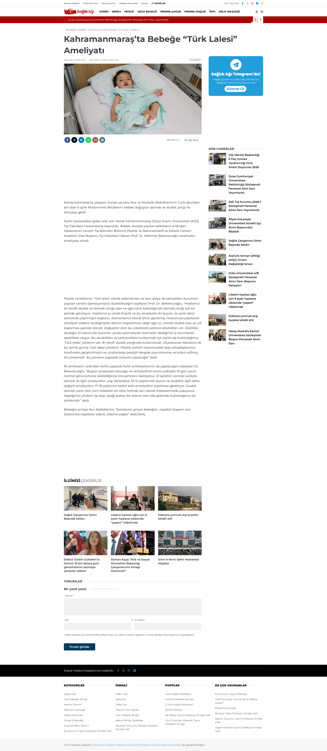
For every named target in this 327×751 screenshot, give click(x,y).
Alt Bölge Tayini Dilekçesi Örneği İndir (188, 715)
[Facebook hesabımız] (242, 3)
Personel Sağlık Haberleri (110, 745)
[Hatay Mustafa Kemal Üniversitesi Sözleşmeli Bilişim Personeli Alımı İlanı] (217, 339)
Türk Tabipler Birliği (75, 699)
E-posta (140, 620)
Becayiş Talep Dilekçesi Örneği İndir (236, 713)
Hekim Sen (121, 694)
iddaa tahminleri (73, 715)
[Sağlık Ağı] (79, 14)
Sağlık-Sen (70, 694)
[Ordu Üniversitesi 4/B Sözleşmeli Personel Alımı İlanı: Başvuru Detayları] (217, 281)
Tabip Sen (121, 704)
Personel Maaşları (195, 11)
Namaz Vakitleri (72, 3)
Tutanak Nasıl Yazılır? (76, 725)
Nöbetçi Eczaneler (128, 3)
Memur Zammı (73, 704)
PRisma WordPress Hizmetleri (161, 745)
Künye (144, 3)
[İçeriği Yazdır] (102, 140)
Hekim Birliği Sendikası (129, 720)
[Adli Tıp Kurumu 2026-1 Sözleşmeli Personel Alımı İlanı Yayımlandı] (217, 210)
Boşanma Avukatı (225, 708)
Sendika (116, 11)
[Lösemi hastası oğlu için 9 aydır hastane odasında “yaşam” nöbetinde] (132, 498)
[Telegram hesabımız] (257, 3)
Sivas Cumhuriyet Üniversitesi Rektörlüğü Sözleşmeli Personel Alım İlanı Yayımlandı (118, 19)
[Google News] (191, 140)
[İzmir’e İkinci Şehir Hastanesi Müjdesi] (180, 543)
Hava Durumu (108, 3)
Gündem (103, 11)
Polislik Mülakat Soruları (179, 699)
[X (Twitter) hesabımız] (247, 3)
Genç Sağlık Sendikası (178, 694)
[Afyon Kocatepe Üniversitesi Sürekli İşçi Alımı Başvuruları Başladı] (217, 228)
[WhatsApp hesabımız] (262, 3)
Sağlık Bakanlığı (147, 11)
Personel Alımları (170, 11)
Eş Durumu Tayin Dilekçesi (231, 694)
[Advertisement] (133, 173)
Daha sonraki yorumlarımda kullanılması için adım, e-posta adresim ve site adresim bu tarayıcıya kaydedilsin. (129, 634)
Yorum (69, 595)
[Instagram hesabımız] (252, 3)
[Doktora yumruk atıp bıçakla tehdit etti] (180, 498)
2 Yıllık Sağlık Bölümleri (179, 704)
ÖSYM (212, 11)
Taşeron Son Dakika (127, 709)
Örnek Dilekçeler (74, 720)
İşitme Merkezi (174, 709)
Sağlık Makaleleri (229, 11)
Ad (67, 620)
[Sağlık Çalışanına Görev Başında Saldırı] (85, 498)
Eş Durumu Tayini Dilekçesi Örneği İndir (88, 730)
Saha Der (120, 699)
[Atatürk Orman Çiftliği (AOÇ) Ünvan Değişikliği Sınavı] (217, 264)
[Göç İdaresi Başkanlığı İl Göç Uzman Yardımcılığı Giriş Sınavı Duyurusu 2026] (217, 163)
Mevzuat (129, 11)
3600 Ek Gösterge (74, 709)
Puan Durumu (90, 3)
